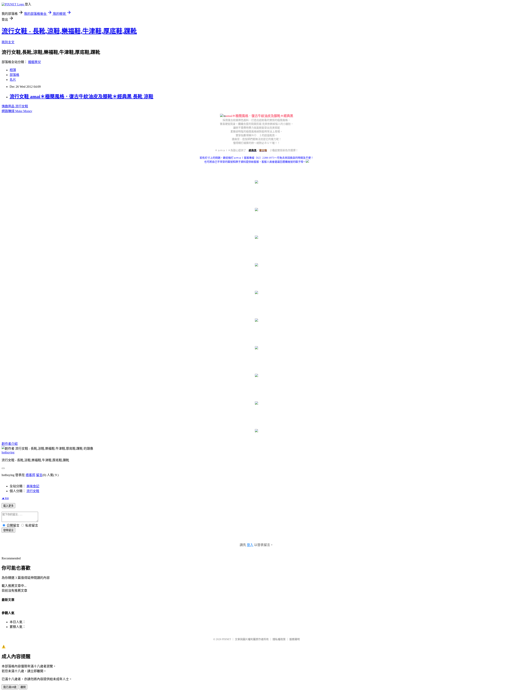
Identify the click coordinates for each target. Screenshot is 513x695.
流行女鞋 (21, 106)
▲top (5, 498)
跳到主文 (8, 42)
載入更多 (8, 505)
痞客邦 (30, 475)
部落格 (14, 75)
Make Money (23, 111)
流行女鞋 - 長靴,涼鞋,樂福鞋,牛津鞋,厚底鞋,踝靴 (69, 31)
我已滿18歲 (9, 687)
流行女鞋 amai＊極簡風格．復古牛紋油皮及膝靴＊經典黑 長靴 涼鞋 (81, 96)
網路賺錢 (8, 111)
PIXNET (226, 639)
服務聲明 (294, 639)
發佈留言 (8, 530)
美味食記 (32, 486)
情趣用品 (8, 106)
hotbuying (8, 452)
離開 (23, 687)
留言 (39, 475)
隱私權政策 (279, 639)
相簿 (13, 70)
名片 (13, 79)
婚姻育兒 (34, 62)
